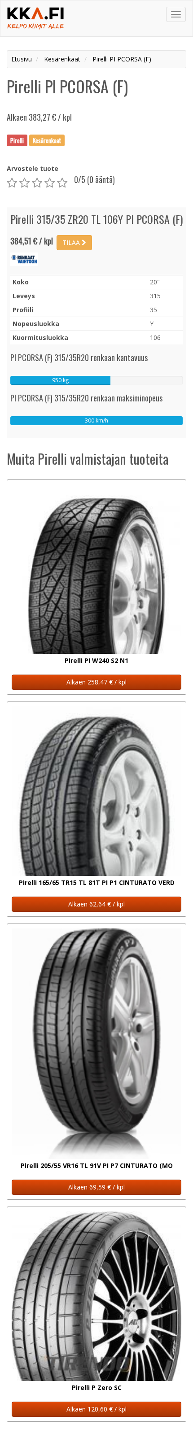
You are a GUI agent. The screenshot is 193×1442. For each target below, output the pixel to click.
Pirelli (17, 139)
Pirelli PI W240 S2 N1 (96, 660)
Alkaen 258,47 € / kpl (96, 682)
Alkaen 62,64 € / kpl (96, 904)
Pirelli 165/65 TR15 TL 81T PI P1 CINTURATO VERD (97, 882)
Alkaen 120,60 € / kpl (96, 1409)
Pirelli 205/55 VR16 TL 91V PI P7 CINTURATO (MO (97, 1165)
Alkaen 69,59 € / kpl (96, 1187)
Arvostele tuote (32, 168)
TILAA (72, 242)
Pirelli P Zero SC (97, 1387)
